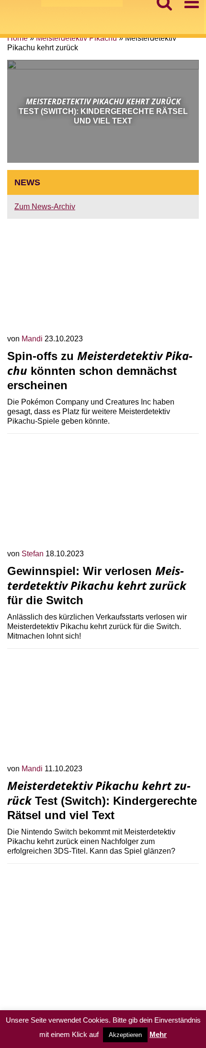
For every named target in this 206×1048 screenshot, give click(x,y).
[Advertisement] (103, 938)
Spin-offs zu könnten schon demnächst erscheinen (100, 370)
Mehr (158, 1034)
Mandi (33, 339)
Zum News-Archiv (44, 207)
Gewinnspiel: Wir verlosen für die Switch (96, 585)
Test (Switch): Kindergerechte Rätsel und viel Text (102, 800)
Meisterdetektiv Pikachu (76, 38)
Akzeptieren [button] (125, 1034)
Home (17, 38)
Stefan (34, 554)
